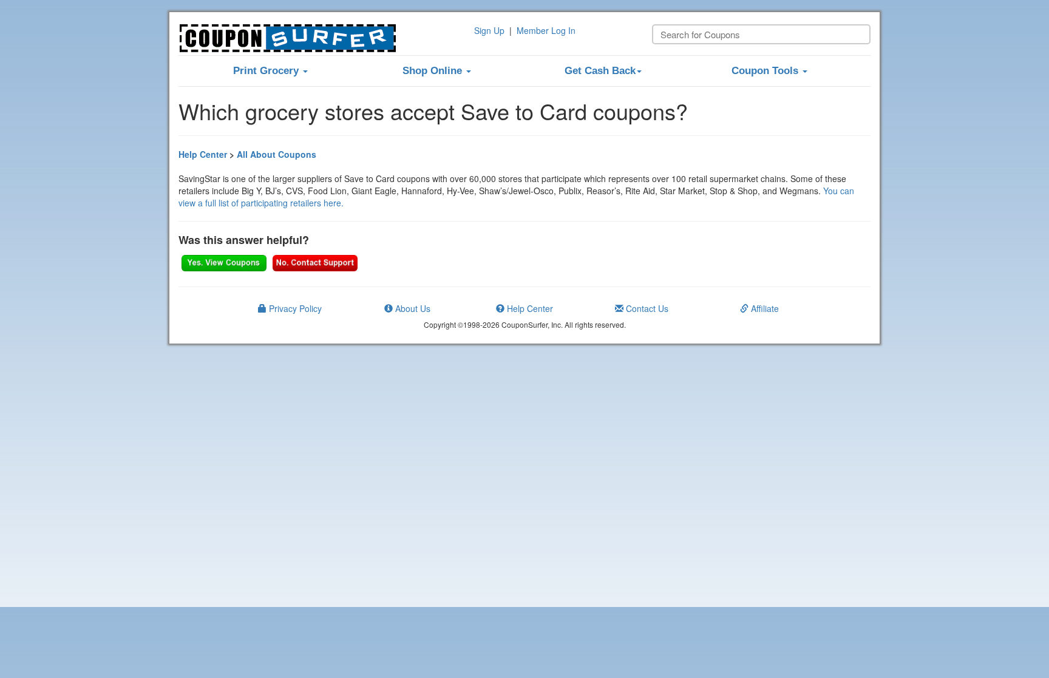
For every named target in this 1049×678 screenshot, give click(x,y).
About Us (411, 308)
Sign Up (489, 30)
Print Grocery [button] (267, 70)
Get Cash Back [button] (600, 70)
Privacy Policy (294, 308)
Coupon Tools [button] (766, 70)
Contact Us (645, 308)
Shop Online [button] (433, 70)
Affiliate (764, 308)
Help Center (202, 154)
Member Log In (546, 30)
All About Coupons (276, 154)
